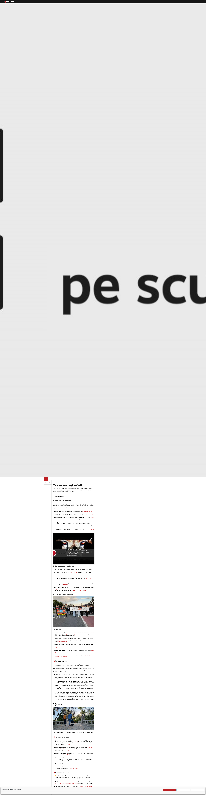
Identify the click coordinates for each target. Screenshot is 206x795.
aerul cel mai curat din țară (74, 768)
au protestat (87, 640)
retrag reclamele (85, 525)
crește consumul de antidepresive (77, 513)
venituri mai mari (90, 632)
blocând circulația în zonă (62, 641)
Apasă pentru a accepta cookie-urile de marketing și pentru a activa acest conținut (74, 549)
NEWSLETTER (55, 482)
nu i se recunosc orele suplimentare (78, 590)
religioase (85, 742)
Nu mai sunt (75, 741)
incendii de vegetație (69, 763)
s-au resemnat (74, 572)
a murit (67, 750)
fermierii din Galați (88, 767)
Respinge (183, 789)
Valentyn (72, 775)
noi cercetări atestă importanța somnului (85, 786)
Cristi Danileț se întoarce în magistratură (76, 757)
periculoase (65, 584)
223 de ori (71, 525)
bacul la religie (67, 744)
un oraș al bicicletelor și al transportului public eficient (66, 783)
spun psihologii (90, 514)
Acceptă (169, 789)
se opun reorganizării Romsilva (71, 634)
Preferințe (197, 789)
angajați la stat (58, 589)
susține (46, 478)
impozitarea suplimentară (74, 577)
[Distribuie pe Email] (50, 483)
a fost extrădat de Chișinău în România (67, 754)
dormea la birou (89, 589)
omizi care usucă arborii (79, 763)
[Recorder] (9, 2)
